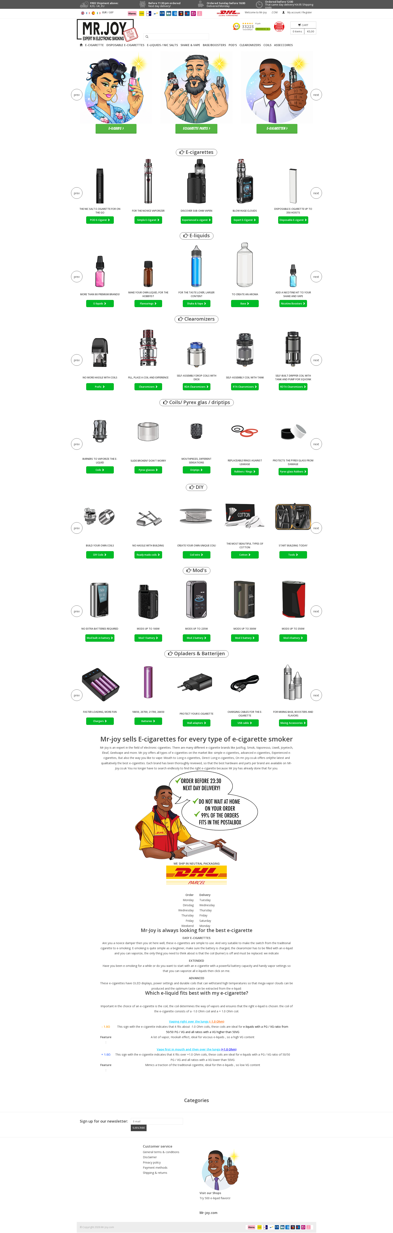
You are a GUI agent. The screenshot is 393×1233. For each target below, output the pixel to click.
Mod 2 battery (195, 638)
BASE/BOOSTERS (214, 45)
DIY (198, 487)
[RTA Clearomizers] (245, 348)
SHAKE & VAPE (190, 45)
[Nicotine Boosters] (293, 264)
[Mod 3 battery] (245, 599)
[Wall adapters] (196, 683)
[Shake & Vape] (196, 264)
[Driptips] (196, 431)
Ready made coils (147, 554)
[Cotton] (245, 516)
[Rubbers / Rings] (245, 432)
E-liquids (199, 235)
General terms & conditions (161, 1152)
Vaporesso (263, 747)
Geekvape (116, 753)
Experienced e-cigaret (195, 220)
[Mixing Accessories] (293, 683)
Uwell (275, 747)
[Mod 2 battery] (196, 599)
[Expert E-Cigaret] (245, 181)
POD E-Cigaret (98, 220)
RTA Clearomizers (243, 386)
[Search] (145, 36)
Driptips (195, 470)
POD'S (233, 45)
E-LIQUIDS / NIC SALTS (162, 45)
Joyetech (286, 747)
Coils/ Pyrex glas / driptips (199, 402)
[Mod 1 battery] (148, 599)
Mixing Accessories (291, 723)
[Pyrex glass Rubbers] (293, 432)
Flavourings (147, 303)
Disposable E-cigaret (292, 220)
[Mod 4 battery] (293, 599)
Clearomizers (199, 319)
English (82, 13)
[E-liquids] (100, 264)
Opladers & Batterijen (199, 653)
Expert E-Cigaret (243, 220)
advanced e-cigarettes (255, 753)
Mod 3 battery (243, 638)
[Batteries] (148, 682)
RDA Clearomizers (195, 386)
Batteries (147, 721)
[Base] (245, 264)
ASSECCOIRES (283, 45)
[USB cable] (245, 683)
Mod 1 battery (147, 638)
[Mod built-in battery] (100, 599)
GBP (111, 12)
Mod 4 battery (291, 638)
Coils (99, 470)
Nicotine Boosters (292, 303)
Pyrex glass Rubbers (292, 471)
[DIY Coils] (100, 516)
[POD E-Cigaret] (100, 181)
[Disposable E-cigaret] (293, 181)
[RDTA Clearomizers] (293, 348)
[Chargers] (100, 682)
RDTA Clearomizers (292, 386)
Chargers (98, 721)
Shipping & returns (155, 1173)
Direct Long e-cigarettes (218, 758)
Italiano (98, 13)
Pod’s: (98, 386)
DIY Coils (98, 554)
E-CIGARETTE (94, 45)
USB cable (244, 723)
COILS (267, 45)
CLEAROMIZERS (250, 45)
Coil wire (195, 554)
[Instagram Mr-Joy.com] (310, 1121)
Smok (251, 747)
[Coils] (100, 431)
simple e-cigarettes (226, 753)
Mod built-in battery (99, 638)
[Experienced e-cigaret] (196, 181)
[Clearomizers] (148, 348)
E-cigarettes (198, 152)
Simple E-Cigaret (147, 220)
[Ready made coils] (148, 516)
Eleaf (105, 753)
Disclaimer (150, 1157)
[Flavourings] (148, 264)
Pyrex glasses (147, 470)
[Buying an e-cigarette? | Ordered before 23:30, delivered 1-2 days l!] (196, 30)
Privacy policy (152, 1162)
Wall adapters (195, 723)
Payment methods (155, 1167)
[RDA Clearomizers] (196, 348)
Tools (292, 554)
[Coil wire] (196, 516)
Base (244, 303)
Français (88, 13)
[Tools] (293, 516)
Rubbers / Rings (243, 471)
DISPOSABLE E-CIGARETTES (125, 45)
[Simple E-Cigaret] (148, 181)
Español (93, 13)
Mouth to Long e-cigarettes (182, 758)
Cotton (243, 554)
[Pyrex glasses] (148, 431)
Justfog (240, 747)
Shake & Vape (195, 303)
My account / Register (299, 12)
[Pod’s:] (100, 348)
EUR (104, 12)
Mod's (199, 570)
